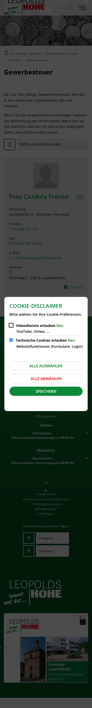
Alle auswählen (46, 365)
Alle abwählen (46, 378)
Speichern (46, 391)
